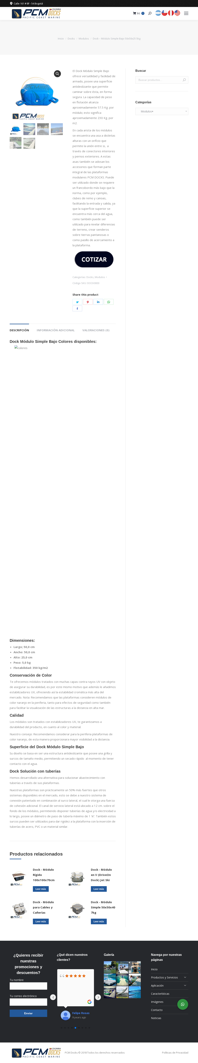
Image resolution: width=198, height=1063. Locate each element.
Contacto (157, 1010)
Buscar (184, 80)
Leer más (41, 889)
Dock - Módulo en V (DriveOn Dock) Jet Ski (101, 875)
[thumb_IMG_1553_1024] (110, 967)
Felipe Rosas (81, 1013)
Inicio (61, 38)
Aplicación (157, 985)
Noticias (156, 1018)
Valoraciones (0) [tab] (95, 330)
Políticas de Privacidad (175, 1052)
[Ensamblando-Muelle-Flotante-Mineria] (122, 992)
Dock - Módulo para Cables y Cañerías (43, 907)
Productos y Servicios (164, 977)
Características (160, 993)
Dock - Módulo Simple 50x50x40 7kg (103, 907)
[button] (57, 73)
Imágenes (157, 1002)
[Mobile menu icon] (186, 13)
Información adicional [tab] (56, 330)
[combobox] (161, 111)
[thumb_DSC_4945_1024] (122, 967)
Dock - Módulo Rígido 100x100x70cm (44, 875)
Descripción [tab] (19, 330)
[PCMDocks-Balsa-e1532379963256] (110, 980)
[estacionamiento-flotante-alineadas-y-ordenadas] (110, 992)
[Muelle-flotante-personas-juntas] (135, 980)
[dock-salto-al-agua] (135, 992)
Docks (71, 38)
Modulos (84, 38)
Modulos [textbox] (145, 111)
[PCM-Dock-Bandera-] (122, 980)
